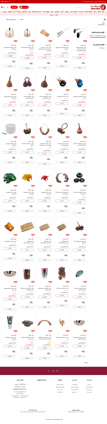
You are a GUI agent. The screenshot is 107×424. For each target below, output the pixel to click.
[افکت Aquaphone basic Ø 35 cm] (9, 34)
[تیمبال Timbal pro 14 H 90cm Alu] (9, 324)
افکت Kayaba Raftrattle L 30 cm (29, 242)
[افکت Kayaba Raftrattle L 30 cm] (27, 227)
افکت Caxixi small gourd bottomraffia (79, 144)
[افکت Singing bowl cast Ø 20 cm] (9, 274)
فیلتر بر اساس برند (98, 45)
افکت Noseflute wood (10, 241)
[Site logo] (98, 7)
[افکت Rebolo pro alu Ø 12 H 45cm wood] (27, 274)
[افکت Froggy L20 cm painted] (27, 178)
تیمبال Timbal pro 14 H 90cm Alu (10, 338)
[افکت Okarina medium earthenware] (79, 274)
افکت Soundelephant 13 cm (62, 338)
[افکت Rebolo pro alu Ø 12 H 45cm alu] (44, 274)
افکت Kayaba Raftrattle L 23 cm (46, 242)
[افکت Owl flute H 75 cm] (61, 274)
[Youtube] (53, 370)
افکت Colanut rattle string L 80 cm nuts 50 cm (45, 145)
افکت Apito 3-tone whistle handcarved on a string (45, 49)
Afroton (102, 48)
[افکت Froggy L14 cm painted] (44, 178)
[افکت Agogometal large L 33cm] (61, 34)
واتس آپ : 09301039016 (20, 387)
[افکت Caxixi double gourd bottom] (27, 83)
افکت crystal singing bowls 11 (11, 144)
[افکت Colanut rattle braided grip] (61, 130)
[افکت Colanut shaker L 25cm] (27, 130)
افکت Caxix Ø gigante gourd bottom (45, 97)
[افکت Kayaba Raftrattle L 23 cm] (44, 227)
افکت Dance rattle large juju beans (62, 193)
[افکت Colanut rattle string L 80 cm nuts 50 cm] (44, 130)
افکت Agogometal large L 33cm (62, 48)
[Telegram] (57, 370)
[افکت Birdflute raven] (61, 83)
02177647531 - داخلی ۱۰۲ (19, 384)
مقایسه (79, 67)
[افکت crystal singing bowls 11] (9, 130)
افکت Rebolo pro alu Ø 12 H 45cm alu (44, 289)
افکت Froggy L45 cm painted (11, 193)
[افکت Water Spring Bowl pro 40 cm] (27, 324)
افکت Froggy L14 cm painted (46, 193)
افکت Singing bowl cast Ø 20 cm (10, 289)
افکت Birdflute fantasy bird (80, 97)
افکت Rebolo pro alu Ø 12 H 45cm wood (27, 289)
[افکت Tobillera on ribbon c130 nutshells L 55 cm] (44, 324)
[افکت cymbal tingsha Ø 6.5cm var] (79, 178)
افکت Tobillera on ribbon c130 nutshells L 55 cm (44, 338)
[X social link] (8, 2)
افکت (103, 23)
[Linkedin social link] (4, 2)
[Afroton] (83, 63)
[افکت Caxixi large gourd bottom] (9, 83)
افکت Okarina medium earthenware (80, 289)
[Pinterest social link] (6, 2)
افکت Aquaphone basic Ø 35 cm (10, 48)
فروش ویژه (14, 7)
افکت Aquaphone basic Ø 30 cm (27, 48)
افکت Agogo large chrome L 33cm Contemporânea (81, 49)
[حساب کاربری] (7, 7)
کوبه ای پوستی (101, 24)
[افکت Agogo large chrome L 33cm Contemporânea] (79, 34)
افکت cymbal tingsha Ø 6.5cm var (80, 193)
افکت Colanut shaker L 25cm (28, 144)
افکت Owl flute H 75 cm (62, 288)
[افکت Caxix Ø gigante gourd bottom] (44, 83)
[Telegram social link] (2, 2)
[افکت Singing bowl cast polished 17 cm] (79, 324)
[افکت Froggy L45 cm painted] (9, 178)
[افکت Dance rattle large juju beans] (61, 178)
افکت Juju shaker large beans (80, 242)
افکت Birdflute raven (63, 97)
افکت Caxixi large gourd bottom (10, 97)
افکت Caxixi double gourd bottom (29, 97)
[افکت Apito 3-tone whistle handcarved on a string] (44, 34)
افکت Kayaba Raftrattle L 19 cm (63, 242)
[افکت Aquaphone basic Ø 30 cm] (27, 34)
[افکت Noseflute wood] (9, 227)
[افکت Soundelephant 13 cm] (61, 324)
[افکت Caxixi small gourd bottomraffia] (79, 130)
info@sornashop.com (19, 389)
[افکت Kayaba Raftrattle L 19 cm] (61, 227)
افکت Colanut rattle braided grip (63, 144)
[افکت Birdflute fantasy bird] (79, 83)
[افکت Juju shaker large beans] (79, 227)
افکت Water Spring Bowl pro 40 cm (27, 338)
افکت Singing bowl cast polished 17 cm (80, 338)
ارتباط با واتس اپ (25, 7)
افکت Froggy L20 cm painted (29, 193)
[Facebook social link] (9, 2)
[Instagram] (49, 370)
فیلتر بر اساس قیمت (97, 32)
